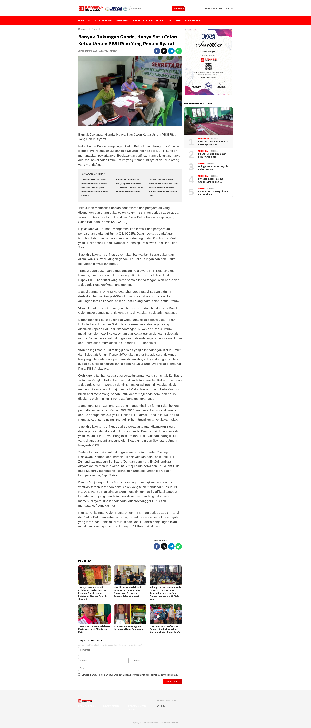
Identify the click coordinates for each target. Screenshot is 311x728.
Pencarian (178, 8)
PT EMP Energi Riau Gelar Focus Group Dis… (212, 155)
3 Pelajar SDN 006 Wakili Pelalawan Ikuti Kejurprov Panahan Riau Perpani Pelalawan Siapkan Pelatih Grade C (94, 187)
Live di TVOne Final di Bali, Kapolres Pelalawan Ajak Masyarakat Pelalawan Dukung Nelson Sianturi (128, 591)
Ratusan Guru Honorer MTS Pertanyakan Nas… (213, 143)
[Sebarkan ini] (157, 51)
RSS (162, 706)
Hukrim (201, 163)
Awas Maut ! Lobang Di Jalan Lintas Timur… (213, 193)
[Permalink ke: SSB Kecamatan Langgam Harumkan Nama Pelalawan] (130, 614)
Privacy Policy (87, 706)
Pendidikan (203, 138)
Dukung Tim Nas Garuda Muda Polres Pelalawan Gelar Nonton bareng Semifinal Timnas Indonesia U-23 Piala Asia (163, 187)
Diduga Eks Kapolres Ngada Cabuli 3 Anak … (213, 168)
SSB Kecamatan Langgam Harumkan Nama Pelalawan (128, 628)
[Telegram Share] (171, 51)
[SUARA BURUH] (103, 8)
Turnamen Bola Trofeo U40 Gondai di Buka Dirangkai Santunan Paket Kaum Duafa (165, 629)
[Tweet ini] (164, 51)
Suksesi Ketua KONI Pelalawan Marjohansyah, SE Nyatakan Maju (94, 629)
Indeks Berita (111, 706)
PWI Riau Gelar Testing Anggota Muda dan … (210, 180)
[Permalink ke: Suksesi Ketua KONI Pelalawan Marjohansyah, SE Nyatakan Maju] (94, 614)
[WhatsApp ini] (178, 51)
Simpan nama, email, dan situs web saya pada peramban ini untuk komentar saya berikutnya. (130, 674)
